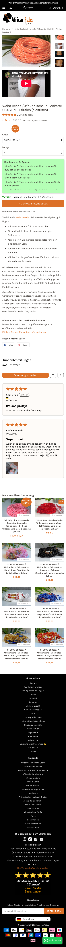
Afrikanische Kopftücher (33, 789)
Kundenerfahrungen (33, 687)
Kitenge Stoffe (33, 808)
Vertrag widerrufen (33, 717)
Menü (9, 8)
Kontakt (33, 694)
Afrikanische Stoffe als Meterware (33, 770)
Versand (33, 698)
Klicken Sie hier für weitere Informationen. (24, 332)
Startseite (6, 29)
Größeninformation (33, 710)
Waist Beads (22, 217)
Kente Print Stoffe (33, 804)
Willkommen (14, 3)
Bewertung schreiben (25, 375)
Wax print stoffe (33, 778)
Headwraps (33, 793)
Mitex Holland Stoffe (33, 812)
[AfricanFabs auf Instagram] (24, 840)
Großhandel (33, 736)
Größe (5, 134)
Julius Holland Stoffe (33, 801)
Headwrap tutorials (33, 725)
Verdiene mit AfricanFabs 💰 (33, 744)
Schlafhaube (33, 820)
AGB (33, 713)
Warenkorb (58, 8)
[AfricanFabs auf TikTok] (30, 840)
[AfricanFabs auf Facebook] (35, 840)
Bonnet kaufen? (33, 785)
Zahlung (33, 702)
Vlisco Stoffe (33, 827)
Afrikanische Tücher (33, 766)
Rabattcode (33, 740)
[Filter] (53, 375)
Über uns (33, 683)
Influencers (33, 748)
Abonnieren (54, 911)
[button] (9, 114)
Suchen (33, 751)
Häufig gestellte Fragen (33, 690)
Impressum (33, 732)
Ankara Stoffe (33, 781)
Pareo (33, 816)
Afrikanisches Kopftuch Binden (33, 797)
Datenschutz (33, 729)
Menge (5, 147)
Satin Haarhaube (33, 823)
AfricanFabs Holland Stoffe (33, 763)
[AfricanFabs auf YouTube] (41, 840)
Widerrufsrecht (33, 706)
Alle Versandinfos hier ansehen (33, 868)
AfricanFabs (42, 925)
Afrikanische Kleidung (33, 774)
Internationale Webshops (33, 721)
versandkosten (41, 120)
